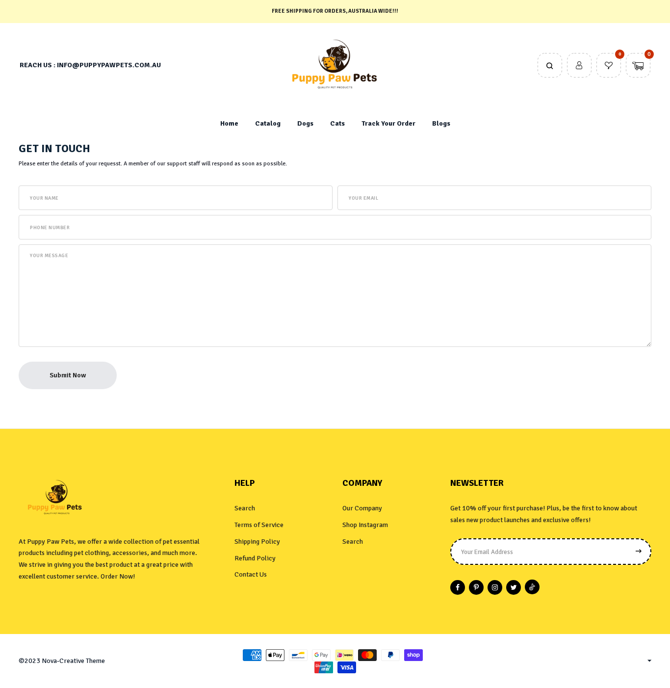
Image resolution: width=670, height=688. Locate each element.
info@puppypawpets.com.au (109, 65)
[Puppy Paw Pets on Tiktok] (532, 587)
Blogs (441, 123)
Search (244, 508)
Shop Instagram (365, 525)
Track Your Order (388, 123)
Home (229, 123)
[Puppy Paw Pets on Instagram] (495, 587)
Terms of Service (258, 525)
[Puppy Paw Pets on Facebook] (457, 587)
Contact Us (250, 574)
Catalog (268, 123)
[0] (608, 66)
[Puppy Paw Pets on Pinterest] (476, 587)
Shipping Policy (257, 541)
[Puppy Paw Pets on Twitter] (513, 587)
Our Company (362, 508)
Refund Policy (255, 558)
